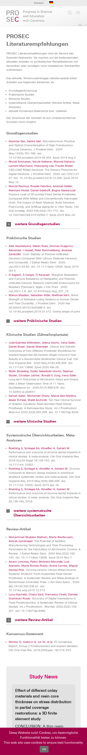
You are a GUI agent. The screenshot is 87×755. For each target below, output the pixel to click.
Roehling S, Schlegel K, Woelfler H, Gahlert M (38, 468)
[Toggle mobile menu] (78, 12)
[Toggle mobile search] (70, 12)
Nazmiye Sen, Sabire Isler (25, 141)
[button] (43, 224)
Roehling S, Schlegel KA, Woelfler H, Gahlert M (39, 448)
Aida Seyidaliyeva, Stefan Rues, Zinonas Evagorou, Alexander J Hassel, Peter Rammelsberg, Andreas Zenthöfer (41, 250)
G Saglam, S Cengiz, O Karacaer (29, 274)
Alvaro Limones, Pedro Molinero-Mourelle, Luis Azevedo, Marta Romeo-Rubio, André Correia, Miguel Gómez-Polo (43, 565)
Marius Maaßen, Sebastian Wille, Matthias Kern (39, 295)
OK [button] (44, 749)
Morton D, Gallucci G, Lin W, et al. (31, 641)
